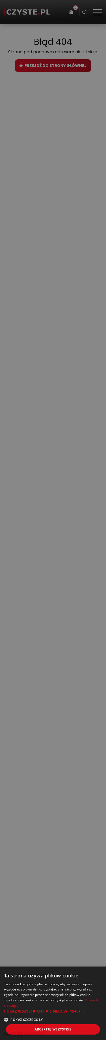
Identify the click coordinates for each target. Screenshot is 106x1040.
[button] (53, 1011)
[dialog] (53, 520)
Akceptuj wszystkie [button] (53, 1029)
